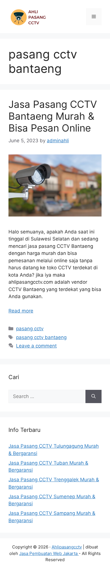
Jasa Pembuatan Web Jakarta (49, 553)
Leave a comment (36, 346)
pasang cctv (29, 328)
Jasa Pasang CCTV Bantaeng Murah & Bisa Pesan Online (52, 116)
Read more (20, 311)
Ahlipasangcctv (67, 547)
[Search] (93, 396)
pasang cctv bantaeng (41, 337)
